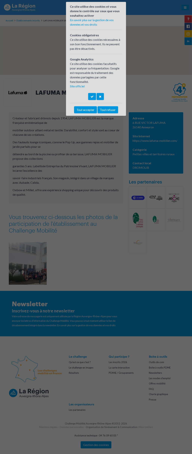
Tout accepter (85, 109)
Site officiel (77, 86)
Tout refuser (108, 109)
